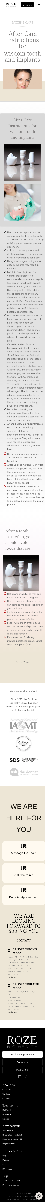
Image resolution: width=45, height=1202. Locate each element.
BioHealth (6, 1114)
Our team (6, 1094)
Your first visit (7, 1130)
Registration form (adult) (12, 1135)
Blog (4, 1155)
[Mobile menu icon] (39, 5)
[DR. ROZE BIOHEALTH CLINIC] (9, 985)
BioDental (6, 1110)
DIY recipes (7, 1169)
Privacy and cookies (10, 1185)
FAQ (4, 1164)
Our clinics (6, 1089)
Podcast (5, 1160)
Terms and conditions (11, 1180)
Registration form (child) (12, 1139)
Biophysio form (8, 1144)
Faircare (5, 1119)
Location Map (12, 977)
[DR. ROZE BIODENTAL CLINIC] (9, 950)
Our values (6, 1098)
